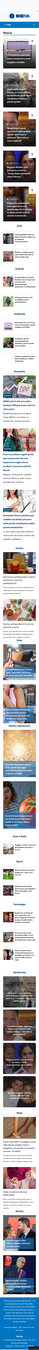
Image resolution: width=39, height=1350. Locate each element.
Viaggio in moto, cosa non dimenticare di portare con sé (25, 847)
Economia (7, 396)
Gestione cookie (33, 1348)
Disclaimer (30, 1346)
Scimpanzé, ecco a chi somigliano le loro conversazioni (23, 299)
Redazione (9, 1346)
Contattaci (19, 1330)
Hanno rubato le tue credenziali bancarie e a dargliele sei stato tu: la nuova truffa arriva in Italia (24, 955)
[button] (34, 25)
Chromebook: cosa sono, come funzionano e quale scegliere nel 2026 (25, 325)
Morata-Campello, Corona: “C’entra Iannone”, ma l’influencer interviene (19, 1095)
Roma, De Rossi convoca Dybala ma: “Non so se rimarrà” (25, 872)
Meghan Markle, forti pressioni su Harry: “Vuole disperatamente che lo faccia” (19, 1062)
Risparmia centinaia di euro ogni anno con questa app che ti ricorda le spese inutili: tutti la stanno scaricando (25, 917)
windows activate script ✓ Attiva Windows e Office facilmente (25, 358)
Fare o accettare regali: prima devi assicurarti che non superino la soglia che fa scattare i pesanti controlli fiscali (18, 462)
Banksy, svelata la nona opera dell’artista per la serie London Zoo (24, 254)
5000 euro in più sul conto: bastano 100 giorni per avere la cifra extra (19, 405)
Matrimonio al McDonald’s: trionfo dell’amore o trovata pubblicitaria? (19, 580)
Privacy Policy (19, 1346)
